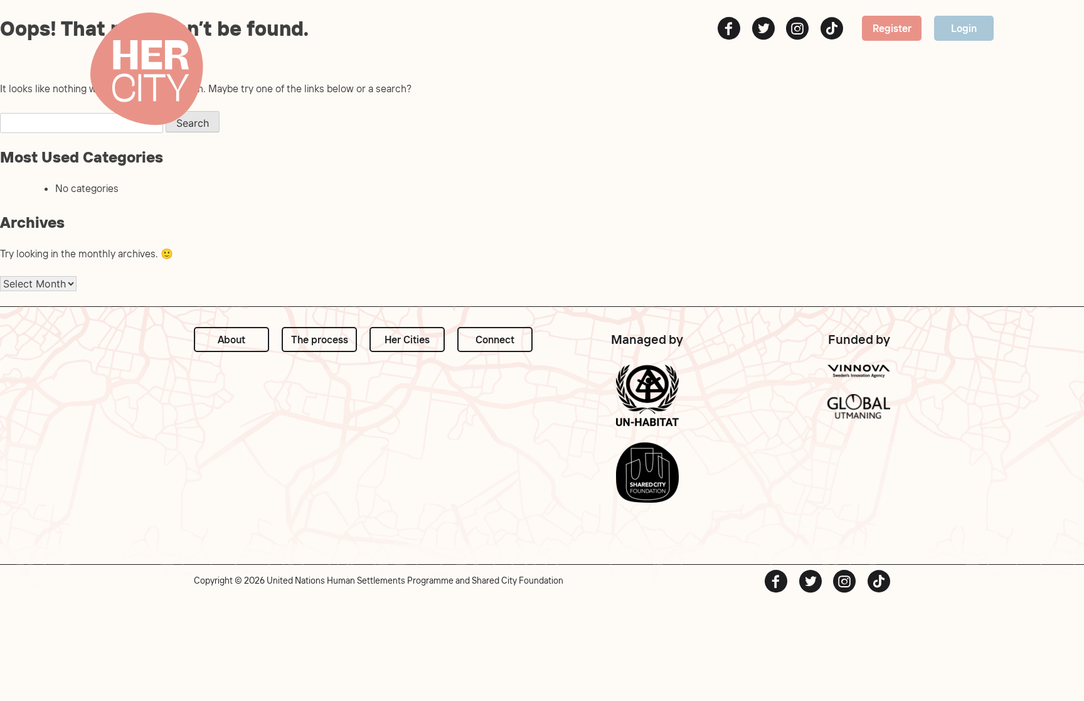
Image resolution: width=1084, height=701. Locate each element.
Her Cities (407, 339)
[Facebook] (729, 28)
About (231, 339)
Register (892, 28)
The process (319, 339)
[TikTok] (832, 28)
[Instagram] (797, 28)
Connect (495, 339)
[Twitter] (763, 28)
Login (964, 28)
